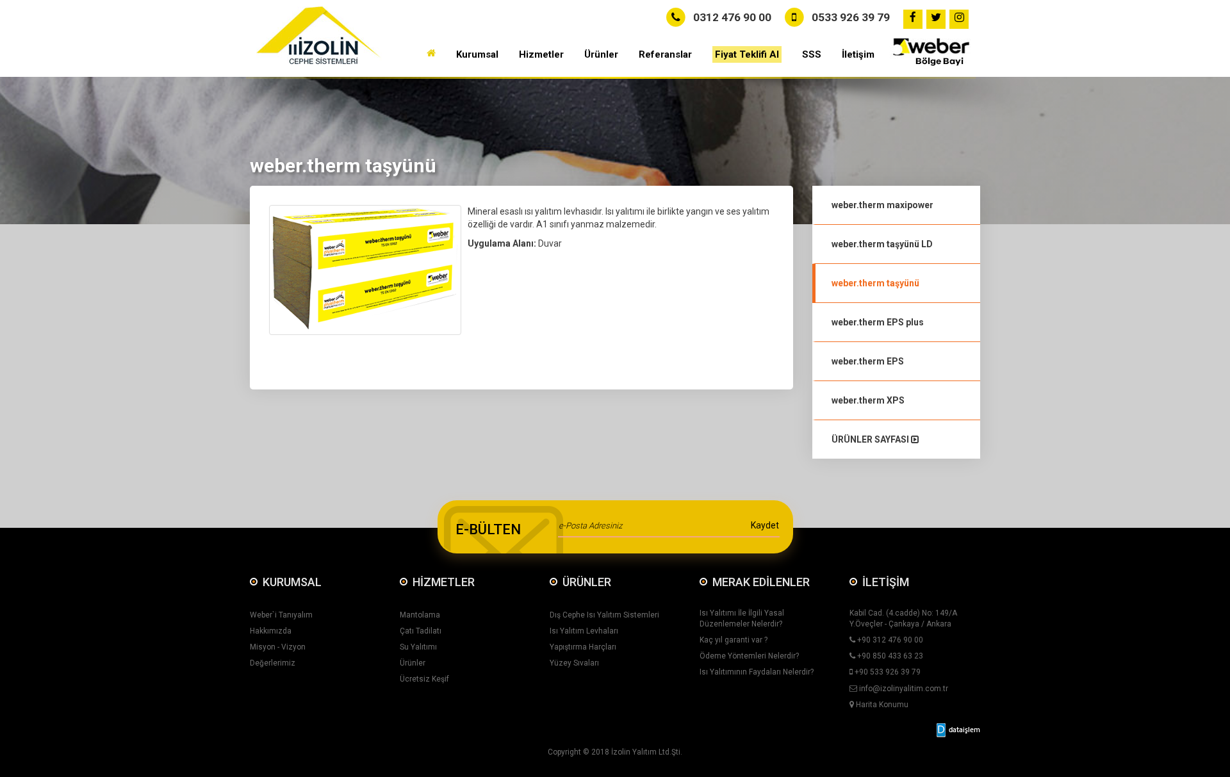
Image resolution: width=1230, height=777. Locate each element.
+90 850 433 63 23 (889, 655)
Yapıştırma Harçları (583, 646)
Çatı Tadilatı (420, 630)
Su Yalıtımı (418, 646)
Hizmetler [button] (541, 54)
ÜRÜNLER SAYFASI (871, 439)
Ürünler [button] (601, 54)
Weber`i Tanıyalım (281, 614)
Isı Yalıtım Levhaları (584, 630)
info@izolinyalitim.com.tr (902, 688)
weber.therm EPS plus (878, 322)
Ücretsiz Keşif (424, 679)
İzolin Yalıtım (634, 752)
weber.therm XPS (868, 400)
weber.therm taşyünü (875, 283)
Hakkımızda (270, 630)
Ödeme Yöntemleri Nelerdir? (749, 655)
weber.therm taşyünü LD (882, 244)
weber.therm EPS (868, 361)
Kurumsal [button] (477, 54)
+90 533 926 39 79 (887, 671)
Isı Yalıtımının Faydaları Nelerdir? (757, 671)
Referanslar (665, 54)
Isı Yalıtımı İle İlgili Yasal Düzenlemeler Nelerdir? (742, 618)
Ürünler (412, 662)
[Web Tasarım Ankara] (958, 730)
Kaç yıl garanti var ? (733, 639)
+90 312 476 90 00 (889, 639)
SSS (811, 54)
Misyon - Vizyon (278, 646)
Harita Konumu (881, 704)
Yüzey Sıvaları (574, 662)
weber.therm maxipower (882, 205)
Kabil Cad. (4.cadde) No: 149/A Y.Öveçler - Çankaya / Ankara (903, 618)
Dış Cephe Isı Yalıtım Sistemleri (604, 614)
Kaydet (765, 525)
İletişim (858, 54)
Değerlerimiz (272, 662)
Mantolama (420, 614)
